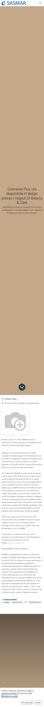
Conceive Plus (17, 602)
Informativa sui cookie (9, 696)
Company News (10, 399)
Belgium (7, 602)
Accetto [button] (38, 703)
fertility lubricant (35, 602)
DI (25, 602)
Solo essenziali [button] (27, 703)
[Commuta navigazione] (40, 3)
